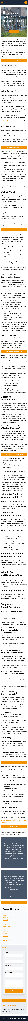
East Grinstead (6, 940)
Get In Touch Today (14, 60)
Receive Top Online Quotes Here (14, 147)
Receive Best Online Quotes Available (14, 454)
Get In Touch (14, 1000)
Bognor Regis (6, 926)
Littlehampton (4, 822)
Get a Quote (13, 31)
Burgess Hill (6, 929)
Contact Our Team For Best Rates (14, 229)
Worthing (3, 820)
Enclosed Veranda (7, 39)
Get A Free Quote (14, 902)
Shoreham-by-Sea (16, 820)
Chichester (5, 935)
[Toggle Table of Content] (14, 66)
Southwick (23, 820)
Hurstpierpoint (6, 924)
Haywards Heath (7, 931)
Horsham (5, 933)
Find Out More (14, 762)
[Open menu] (25, 2)
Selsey (4, 938)
